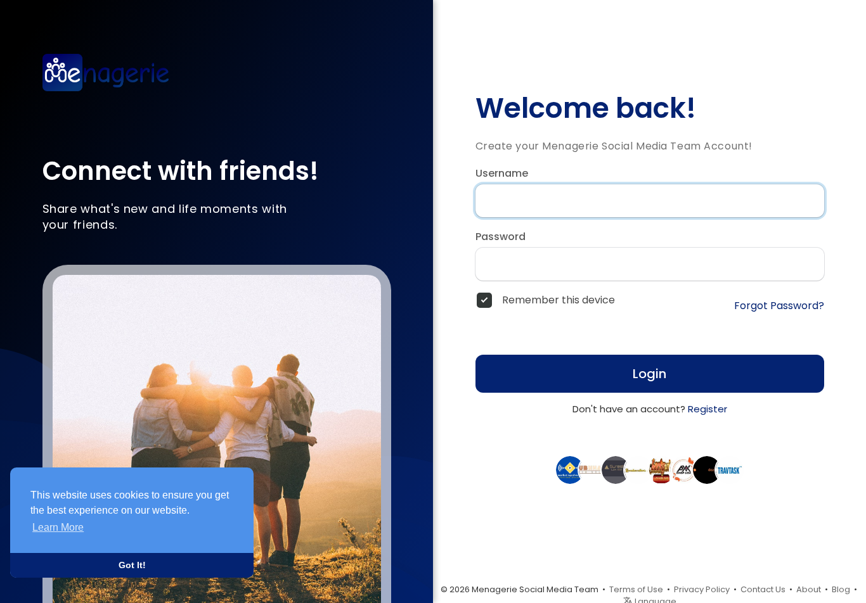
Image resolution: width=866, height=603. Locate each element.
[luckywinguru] (661, 469)
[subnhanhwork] (593, 469)
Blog (841, 589)
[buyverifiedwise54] (684, 469)
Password (500, 237)
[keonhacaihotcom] (638, 469)
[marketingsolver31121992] (570, 469)
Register (707, 409)
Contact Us (762, 589)
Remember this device (558, 300)
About (808, 589)
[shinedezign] (707, 469)
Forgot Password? (779, 306)
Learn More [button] (58, 527)
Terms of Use (636, 589)
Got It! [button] (132, 565)
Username (501, 174)
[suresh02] (616, 469)
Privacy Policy (702, 589)
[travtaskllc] (730, 469)
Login (649, 374)
